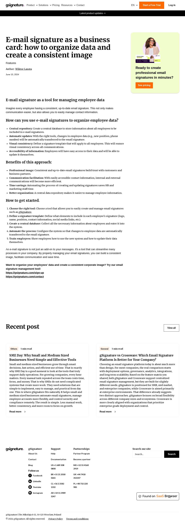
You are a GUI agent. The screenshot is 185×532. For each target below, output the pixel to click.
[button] (33, 5)
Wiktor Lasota (23, 69)
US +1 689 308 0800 (57, 467)
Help (53, 453)
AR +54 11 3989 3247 (58, 495)
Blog (30, 465)
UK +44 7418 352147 (79, 476)
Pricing (56, 5)
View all (171, 328)
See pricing (144, 85)
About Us (32, 453)
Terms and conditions (77, 519)
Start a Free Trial (152, 5)
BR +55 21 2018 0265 (58, 476)
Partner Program (81, 453)
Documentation (58, 459)
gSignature (24, 212)
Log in (172, 5)
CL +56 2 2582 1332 (57, 485)
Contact (80, 5)
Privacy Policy (55, 519)
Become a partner (81, 459)
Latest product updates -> (93, 13)
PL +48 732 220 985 (80, 485)
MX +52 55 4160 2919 (81, 467)
